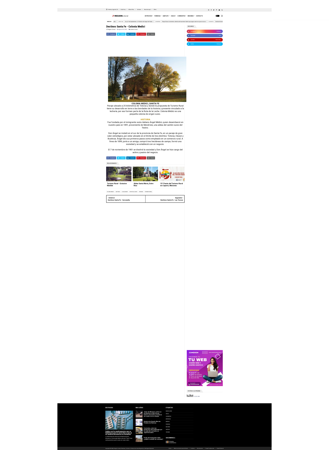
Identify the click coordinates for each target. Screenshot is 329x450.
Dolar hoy (123, 9)
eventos (168, 421)
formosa (168, 424)
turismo (141, 191)
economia (181, 21)
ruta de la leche (133, 191)
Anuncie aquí (147, 9)
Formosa (157, 16)
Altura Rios (131, 9)
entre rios (168, 418)
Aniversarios (200, 448)
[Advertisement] (164, 4)
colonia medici (110, 191)
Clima (155, 9)
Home (170, 448)
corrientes (128, 21)
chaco (167, 413)
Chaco (173, 16)
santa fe (168, 429)
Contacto (199, 16)
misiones (168, 426)
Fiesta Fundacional (209, 448)
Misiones (191, 16)
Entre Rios (148, 16)
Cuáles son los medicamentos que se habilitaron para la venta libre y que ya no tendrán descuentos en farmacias (118, 432)
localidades (125, 191)
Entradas (171, 441)
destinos (118, 191)
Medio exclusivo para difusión (181, 448)
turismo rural (133, 29)
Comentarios (172, 442)
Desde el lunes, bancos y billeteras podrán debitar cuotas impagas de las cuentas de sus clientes (211, 21)
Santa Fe (166, 16)
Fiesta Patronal (220, 448)
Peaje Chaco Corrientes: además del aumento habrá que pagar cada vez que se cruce (154, 21)
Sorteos (139, 9)
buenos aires (169, 411)
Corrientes (181, 16)
